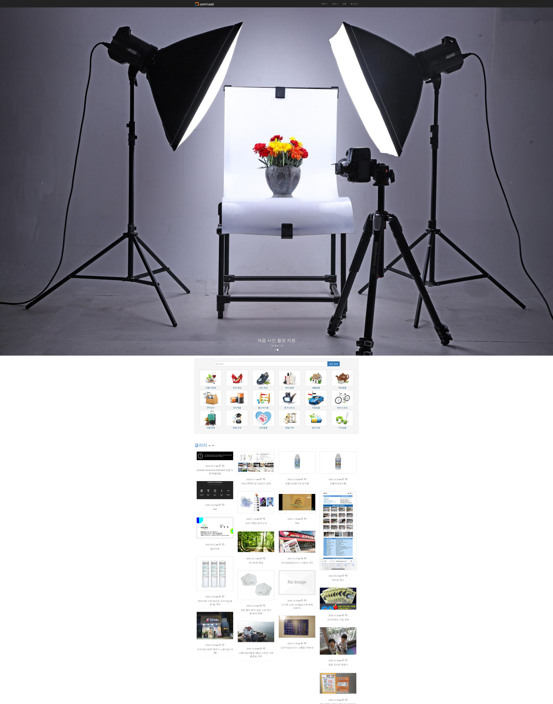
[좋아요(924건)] (302, 518)
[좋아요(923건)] (261, 648)
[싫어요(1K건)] (223, 465)
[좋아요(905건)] (343, 660)
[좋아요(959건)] (302, 558)
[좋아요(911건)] (261, 479)
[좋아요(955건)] (220, 596)
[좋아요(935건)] (302, 479)
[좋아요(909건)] (343, 615)
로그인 (354, 3)
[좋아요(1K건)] (220, 465)
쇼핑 (344, 3)
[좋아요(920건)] (302, 600)
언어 (323, 3)
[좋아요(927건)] (343, 479)
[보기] (213, 445)
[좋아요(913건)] (261, 605)
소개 (334, 3)
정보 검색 (333, 363)
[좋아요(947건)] (261, 518)
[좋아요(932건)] (220, 544)
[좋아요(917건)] (220, 504)
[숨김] (210, 445)
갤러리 (200, 445)
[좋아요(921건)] (343, 575)
